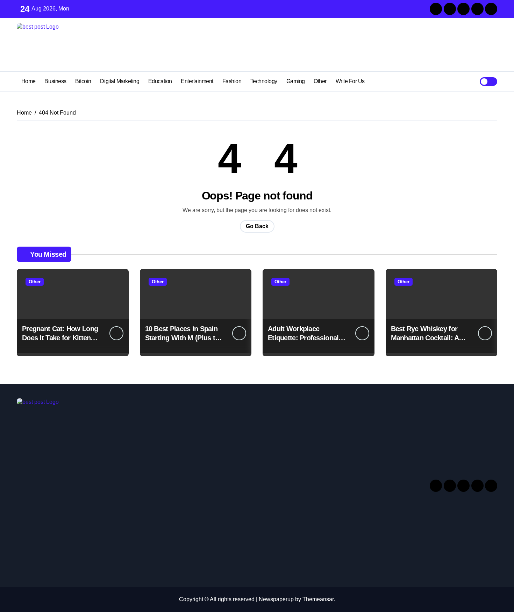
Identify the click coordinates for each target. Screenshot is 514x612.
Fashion (232, 81)
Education (160, 81)
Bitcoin (83, 81)
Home (28, 81)
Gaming (295, 81)
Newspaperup (276, 599)
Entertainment (197, 81)
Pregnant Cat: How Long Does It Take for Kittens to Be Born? (60, 338)
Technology (263, 81)
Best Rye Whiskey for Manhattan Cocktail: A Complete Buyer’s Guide (429, 338)
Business (55, 81)
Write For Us (350, 81)
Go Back (257, 226)
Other (320, 81)
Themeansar (318, 599)
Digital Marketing (119, 81)
